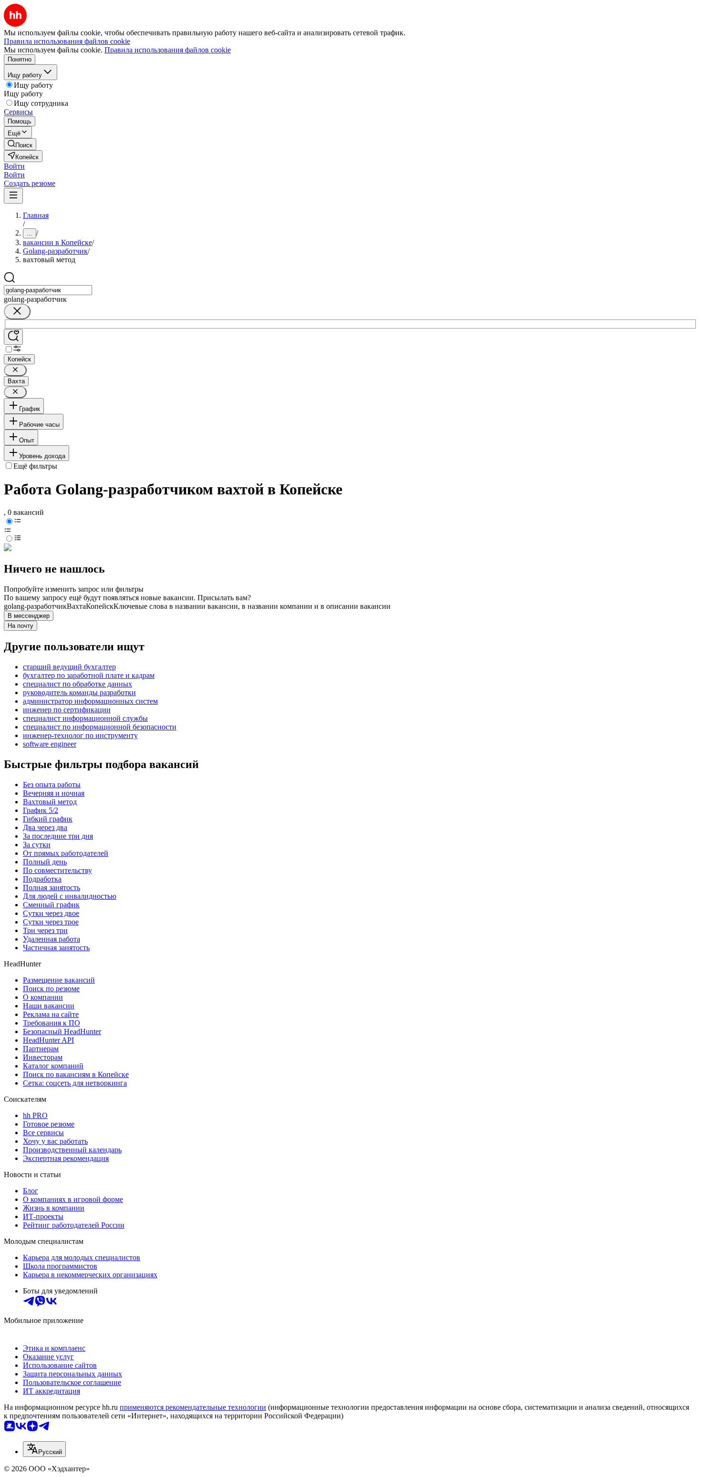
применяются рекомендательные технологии (193, 1407)
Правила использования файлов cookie (167, 50)
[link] (20, 144)
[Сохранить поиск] (13, 337)
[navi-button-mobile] (13, 196)
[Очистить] (17, 311)
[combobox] (48, 290)
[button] (14, 166)
